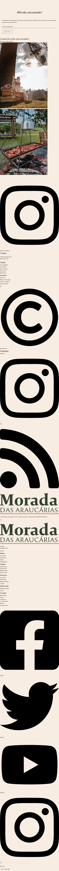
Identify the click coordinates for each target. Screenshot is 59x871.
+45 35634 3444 (4, 601)
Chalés (2, 564)
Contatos (2, 23)
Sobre (2, 553)
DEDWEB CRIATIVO (41, 516)
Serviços (3, 575)
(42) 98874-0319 (4, 25)
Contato (3, 593)
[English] (3, 869)
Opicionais (4, 586)
